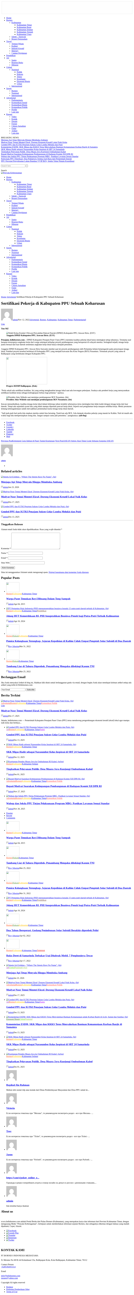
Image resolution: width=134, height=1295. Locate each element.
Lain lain (15, 112)
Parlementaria (17, 100)
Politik (19, 72)
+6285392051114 (8, 1267)
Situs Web (5, 563)
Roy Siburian (13, 646)
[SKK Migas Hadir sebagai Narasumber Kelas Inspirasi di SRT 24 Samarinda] (41, 744)
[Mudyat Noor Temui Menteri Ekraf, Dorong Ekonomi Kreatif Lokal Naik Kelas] (37, 491)
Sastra (14, 60)
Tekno (19, 77)
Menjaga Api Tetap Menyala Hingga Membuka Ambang (24, 140)
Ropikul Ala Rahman (17, 1085)
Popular (9, 813)
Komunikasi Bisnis (19, 105)
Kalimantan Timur (24, 25)
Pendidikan (11, 55)
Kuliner (15, 46)
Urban (19, 84)
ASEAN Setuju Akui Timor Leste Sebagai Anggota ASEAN (84, 441)
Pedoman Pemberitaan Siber (18, 1289)
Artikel (14, 131)
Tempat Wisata (18, 44)
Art (7, 58)
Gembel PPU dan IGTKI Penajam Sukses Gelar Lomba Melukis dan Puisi (32, 145)
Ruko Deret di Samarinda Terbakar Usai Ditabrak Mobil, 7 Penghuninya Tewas (49, 955)
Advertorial (11, 98)
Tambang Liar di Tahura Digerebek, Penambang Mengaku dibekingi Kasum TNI (50, 666)
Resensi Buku (17, 62)
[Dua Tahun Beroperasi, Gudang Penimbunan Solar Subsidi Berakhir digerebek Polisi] (12, 923)
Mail (8, 436)
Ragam (9, 114)
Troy (9, 1131)
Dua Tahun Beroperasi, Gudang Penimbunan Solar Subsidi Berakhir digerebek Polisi (52, 930)
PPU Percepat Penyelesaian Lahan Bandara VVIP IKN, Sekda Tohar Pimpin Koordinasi (37, 161)
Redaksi (9, 1287)
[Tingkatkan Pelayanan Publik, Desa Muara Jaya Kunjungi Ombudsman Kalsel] (35, 761)
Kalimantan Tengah (25, 32)
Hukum (20, 74)
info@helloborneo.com (10, 1276)
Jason (9, 1154)
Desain (14, 121)
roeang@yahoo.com (9, 1278)
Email (4, 558)
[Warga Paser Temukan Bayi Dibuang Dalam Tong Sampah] (12, 591)
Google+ (10, 427)
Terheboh (41, 950)
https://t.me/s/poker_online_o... (22, 1177)
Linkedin (10, 429)
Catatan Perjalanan (19, 53)
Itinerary (15, 51)
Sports (9, 88)
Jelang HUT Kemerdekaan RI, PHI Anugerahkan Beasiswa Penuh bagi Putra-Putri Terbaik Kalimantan (62, 616)
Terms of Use (11, 1292)
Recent (9, 815)
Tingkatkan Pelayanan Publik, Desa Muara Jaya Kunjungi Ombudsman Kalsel (33, 152)
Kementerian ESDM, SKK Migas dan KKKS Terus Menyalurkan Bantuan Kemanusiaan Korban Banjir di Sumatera (49, 147)
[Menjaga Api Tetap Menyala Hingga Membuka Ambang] (28, 477)
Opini (14, 128)
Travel (9, 41)
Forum (14, 124)
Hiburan (15, 65)
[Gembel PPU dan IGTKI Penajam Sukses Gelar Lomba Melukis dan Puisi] (35, 506)
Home (8, 18)
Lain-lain (15, 133)
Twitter (9, 425)
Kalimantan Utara (24, 34)
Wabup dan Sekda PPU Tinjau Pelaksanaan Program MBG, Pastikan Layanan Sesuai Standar (39, 156)
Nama (4, 553)
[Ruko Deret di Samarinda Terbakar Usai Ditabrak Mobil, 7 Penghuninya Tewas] (12, 948)
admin (15, 320)
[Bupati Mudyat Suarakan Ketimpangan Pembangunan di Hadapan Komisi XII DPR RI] (45, 779)
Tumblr (9, 432)
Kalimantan (16, 22)
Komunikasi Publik (19, 107)
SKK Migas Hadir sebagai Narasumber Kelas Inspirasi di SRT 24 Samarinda (33, 149)
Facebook (10, 422)
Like (3, 324)
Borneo (9, 20)
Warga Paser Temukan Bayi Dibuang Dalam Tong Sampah (38, 598)
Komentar (6, 548)
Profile (14, 110)
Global (9, 67)
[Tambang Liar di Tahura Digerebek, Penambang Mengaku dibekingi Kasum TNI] (12, 659)
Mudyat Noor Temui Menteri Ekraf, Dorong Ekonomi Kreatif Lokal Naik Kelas (34, 142)
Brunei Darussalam (19, 39)
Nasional (15, 70)
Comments (10, 818)
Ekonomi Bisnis (23, 81)
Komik (14, 119)
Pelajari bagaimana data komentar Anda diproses (69, 572)
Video (14, 117)
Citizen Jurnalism (19, 126)
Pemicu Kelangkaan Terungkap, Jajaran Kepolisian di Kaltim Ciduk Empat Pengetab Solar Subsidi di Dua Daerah (68, 641)
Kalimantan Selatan (25, 29)
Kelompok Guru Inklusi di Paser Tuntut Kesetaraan (28, 441)
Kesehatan (21, 79)
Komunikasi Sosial (19, 102)
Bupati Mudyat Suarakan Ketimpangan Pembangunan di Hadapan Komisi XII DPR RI (37, 154)
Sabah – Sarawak (19, 37)
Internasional (17, 86)
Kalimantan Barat (24, 27)
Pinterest (9, 434)
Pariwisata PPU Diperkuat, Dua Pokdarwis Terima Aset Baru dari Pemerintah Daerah (36, 159)
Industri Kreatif (18, 48)
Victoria (10, 1108)
